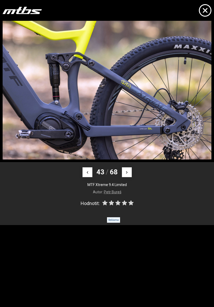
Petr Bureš (112, 192)
